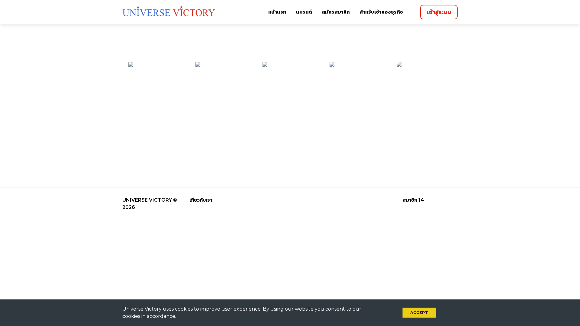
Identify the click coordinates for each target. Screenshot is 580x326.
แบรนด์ (304, 12)
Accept (419, 312)
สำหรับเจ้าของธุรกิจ (381, 12)
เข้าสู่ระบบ (439, 12)
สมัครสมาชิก (336, 12)
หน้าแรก (277, 12)
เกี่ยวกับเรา (200, 200)
